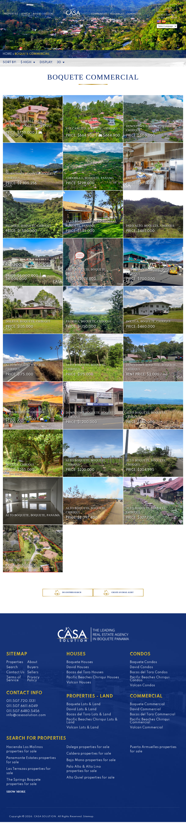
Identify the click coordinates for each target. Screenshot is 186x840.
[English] (159, 22)
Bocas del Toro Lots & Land (88, 714)
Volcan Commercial (146, 727)
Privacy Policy (33, 679)
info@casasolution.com (24, 715)
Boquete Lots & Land (83, 704)
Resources (117, 14)
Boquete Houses (79, 662)
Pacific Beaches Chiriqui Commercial (150, 721)
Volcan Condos (142, 685)
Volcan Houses (78, 682)
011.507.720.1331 (166, 15)
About (32, 662)
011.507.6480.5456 (23, 711)
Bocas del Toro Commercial (152, 714)
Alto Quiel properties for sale (90, 777)
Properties (11, 14)
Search (25, 14)
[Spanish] (163, 22)
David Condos (141, 667)
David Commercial (145, 709)
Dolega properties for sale (88, 747)
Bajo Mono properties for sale (91, 760)
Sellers (49, 14)
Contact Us (134, 14)
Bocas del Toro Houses (85, 672)
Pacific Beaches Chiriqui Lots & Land (92, 721)
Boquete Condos (143, 662)
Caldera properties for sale (88, 753)
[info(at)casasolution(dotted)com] (149, 15)
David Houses (77, 667)
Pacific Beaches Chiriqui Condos (150, 679)
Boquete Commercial (147, 704)
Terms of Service (13, 679)
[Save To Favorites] (57, 101)
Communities (99, 14)
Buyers (37, 14)
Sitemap (88, 816)
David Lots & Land (81, 709)
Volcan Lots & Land (82, 727)
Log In (168, 8)
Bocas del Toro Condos (149, 672)
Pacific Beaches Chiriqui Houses (92, 677)
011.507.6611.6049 (167, 18)
